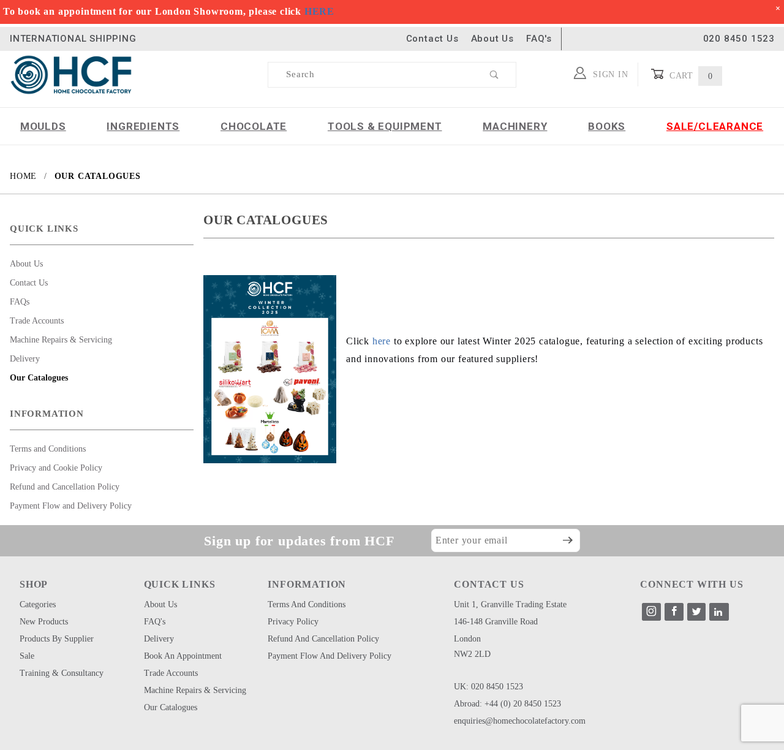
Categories (38, 604)
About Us (492, 38)
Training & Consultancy (62, 673)
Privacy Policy (293, 621)
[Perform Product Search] (494, 75)
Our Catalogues (39, 377)
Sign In (609, 74)
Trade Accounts (37, 320)
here (381, 341)
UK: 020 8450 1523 (488, 686)
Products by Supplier (57, 638)
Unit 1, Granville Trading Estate (510, 604)
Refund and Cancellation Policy (64, 486)
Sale (27, 656)
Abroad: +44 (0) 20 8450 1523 (507, 703)
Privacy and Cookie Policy (56, 467)
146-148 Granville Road (496, 621)
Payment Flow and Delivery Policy (71, 505)
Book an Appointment (183, 656)
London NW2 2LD (472, 646)
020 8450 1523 (739, 38)
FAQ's (539, 38)
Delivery (25, 358)
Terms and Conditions (48, 448)
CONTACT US (489, 584)
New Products (44, 621)
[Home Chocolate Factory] (71, 73)
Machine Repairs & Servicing (61, 339)
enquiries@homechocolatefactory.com (520, 720)
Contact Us (432, 38)
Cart (689, 75)
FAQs (19, 301)
